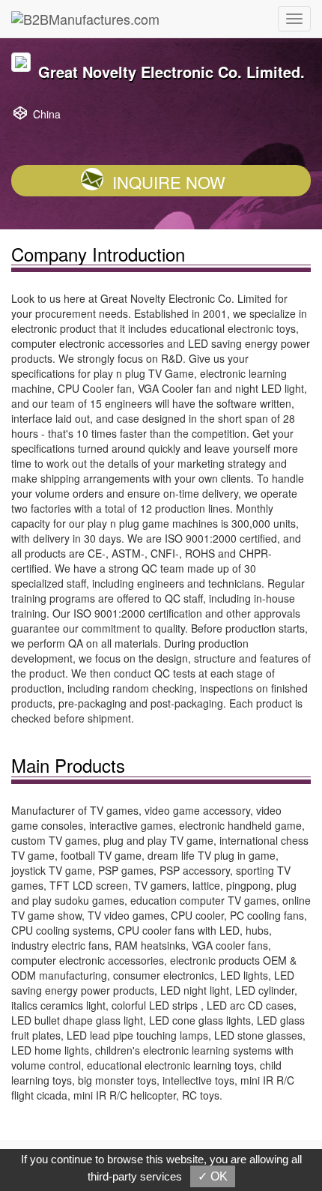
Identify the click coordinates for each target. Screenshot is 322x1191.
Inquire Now (168, 181)
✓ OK (213, 1176)
